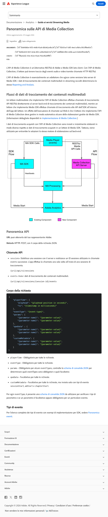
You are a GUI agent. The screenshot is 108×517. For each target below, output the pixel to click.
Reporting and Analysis (23, 84)
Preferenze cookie (81, 505)
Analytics (30, 22)
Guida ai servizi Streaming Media (53, 22)
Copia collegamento (29, 41)
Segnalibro (13, 41)
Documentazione (14, 22)
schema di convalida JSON (76, 368)
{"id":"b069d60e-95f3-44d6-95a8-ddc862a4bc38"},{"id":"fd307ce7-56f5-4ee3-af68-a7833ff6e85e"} (54, 47)
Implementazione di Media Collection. (59, 118)
